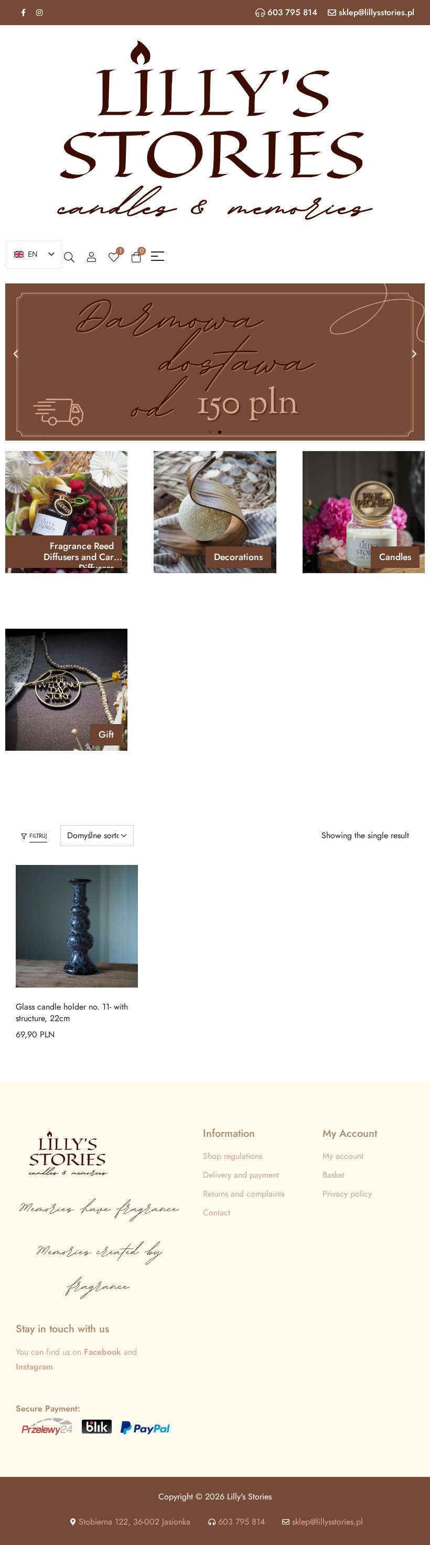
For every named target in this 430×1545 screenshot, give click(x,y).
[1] (114, 256)
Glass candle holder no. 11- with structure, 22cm (72, 1012)
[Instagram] (39, 12)
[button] (15, 354)
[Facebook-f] (23, 12)
